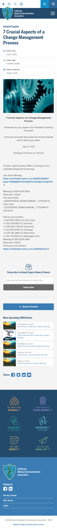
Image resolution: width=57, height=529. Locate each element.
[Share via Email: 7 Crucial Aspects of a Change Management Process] (29, 375)
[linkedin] (10, 489)
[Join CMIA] (45, 4)
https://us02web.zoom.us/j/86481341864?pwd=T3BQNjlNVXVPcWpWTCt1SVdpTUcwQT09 (27, 180)
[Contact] (3, 4)
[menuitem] (3, 4)
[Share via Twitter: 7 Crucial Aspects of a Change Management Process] (18, 375)
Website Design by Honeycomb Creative (28, 525)
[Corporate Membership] (21, 4)
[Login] (53, 4)
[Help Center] (9, 4)
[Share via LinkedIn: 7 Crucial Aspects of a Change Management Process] (24, 375)
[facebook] (5, 489)
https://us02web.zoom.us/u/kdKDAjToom (25, 249)
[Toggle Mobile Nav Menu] (53, 13)
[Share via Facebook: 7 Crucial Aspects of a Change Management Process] (13, 375)
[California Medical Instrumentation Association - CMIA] (18, 13)
